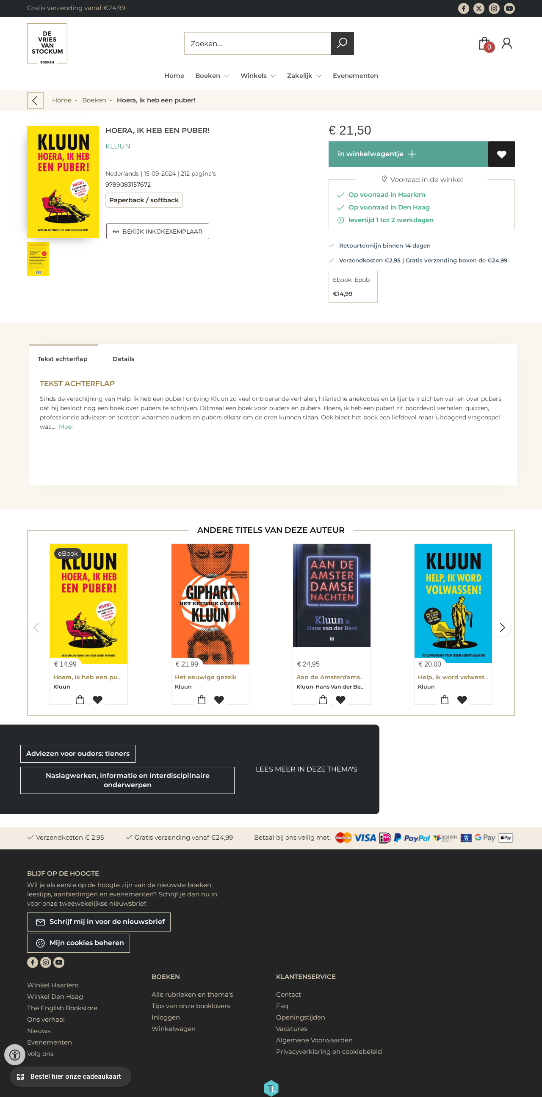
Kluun (117, 146)
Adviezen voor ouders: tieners (78, 754)
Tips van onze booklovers (191, 1006)
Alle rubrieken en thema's (192, 994)
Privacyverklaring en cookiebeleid (329, 1051)
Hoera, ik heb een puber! (91, 677)
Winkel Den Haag (55, 996)
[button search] (342, 43)
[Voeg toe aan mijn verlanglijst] (501, 154)
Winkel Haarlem (53, 985)
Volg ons (40, 1054)
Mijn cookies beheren (86, 942)
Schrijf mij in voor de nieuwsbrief (106, 921)
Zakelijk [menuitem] (300, 76)
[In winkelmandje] (80, 700)
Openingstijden (300, 1017)
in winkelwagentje (370, 154)
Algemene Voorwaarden (314, 1040)
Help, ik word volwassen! (456, 677)
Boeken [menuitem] (208, 76)
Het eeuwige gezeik (206, 677)
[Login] (507, 43)
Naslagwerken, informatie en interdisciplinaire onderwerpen (128, 780)
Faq (282, 1006)
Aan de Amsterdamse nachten (344, 677)
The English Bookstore (62, 1008)
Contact (288, 994)
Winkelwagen (174, 1029)
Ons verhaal (46, 1019)
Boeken (94, 100)
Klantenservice (306, 977)
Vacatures (291, 1029)
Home (174, 76)
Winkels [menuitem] (254, 76)
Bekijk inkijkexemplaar (160, 231)
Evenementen (355, 76)
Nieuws (38, 1031)
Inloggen (166, 1017)
